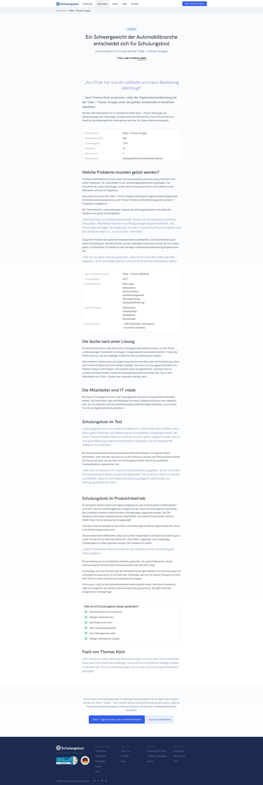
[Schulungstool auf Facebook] (94, 781)
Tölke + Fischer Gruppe (153, 51)
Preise (115, 4)
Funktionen (88, 4)
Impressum (178, 751)
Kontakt (134, 4)
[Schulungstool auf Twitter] (106, 781)
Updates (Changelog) (157, 756)
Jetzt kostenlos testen (195, 3)
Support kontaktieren (160, 719)
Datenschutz (179, 756)
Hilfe (124, 4)
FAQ (97, 771)
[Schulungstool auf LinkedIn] (102, 781)
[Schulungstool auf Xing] (98, 781)
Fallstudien (61, 10)
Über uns (125, 751)
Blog (123, 761)
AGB (175, 761)
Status (150, 761)
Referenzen (102, 4)
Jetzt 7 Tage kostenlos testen (116, 719)
